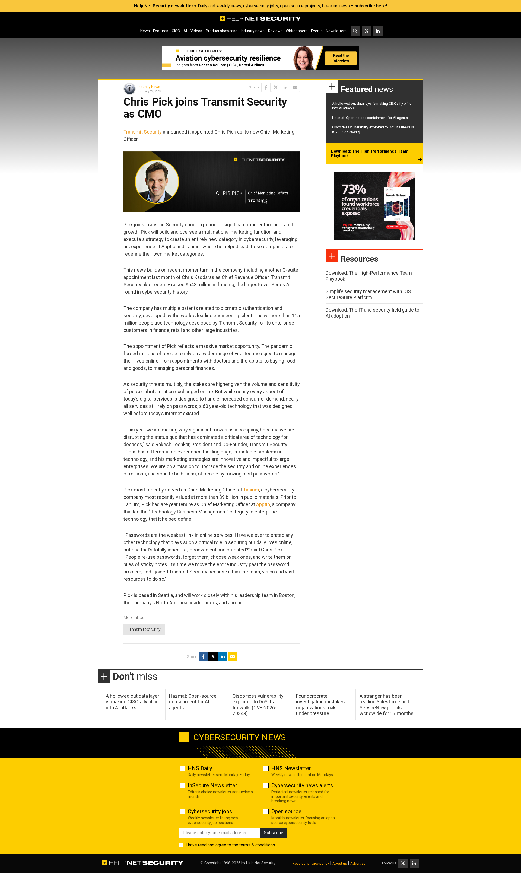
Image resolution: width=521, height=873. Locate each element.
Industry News (149, 87)
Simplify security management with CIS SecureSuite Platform (368, 294)
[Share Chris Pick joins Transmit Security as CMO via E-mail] (295, 87)
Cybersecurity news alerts (302, 785)
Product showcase (221, 31)
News (145, 31)
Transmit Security (142, 132)
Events (317, 31)
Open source (286, 811)
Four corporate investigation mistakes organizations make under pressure (320, 704)
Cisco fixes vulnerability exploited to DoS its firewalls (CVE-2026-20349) (258, 704)
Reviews (275, 31)
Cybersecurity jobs (210, 811)
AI (185, 31)
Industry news (253, 31)
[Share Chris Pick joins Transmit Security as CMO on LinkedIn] (285, 87)
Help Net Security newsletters (165, 5)
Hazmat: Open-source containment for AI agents (370, 118)
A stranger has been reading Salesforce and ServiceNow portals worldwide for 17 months (387, 704)
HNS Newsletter (291, 768)
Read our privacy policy (311, 863)
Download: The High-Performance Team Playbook (369, 153)
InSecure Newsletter (212, 785)
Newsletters (336, 31)
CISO (176, 31)
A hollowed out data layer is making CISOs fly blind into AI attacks (132, 701)
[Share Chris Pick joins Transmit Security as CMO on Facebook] (266, 87)
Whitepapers (296, 31)
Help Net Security (260, 863)
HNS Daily (200, 768)
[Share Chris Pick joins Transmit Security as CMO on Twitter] (275, 87)
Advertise (357, 863)
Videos (196, 31)
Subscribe (273, 832)
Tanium (251, 490)
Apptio (263, 504)
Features (160, 31)
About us (339, 863)
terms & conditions (257, 844)
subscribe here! (371, 5)
